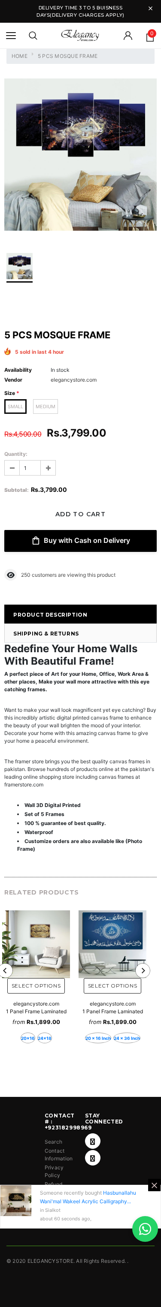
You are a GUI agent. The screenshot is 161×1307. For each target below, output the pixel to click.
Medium (45, 407)
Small (15, 407)
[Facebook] (92, 1141)
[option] (80, 155)
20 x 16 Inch (98, 1038)
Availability (18, 370)
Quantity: (15, 454)
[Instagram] (92, 1157)
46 (24, 575)
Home (19, 56)
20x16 (28, 1038)
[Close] (154, 1185)
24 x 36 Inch (127, 1038)
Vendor (13, 379)
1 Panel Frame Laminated (36, 1011)
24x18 (45, 1038)
